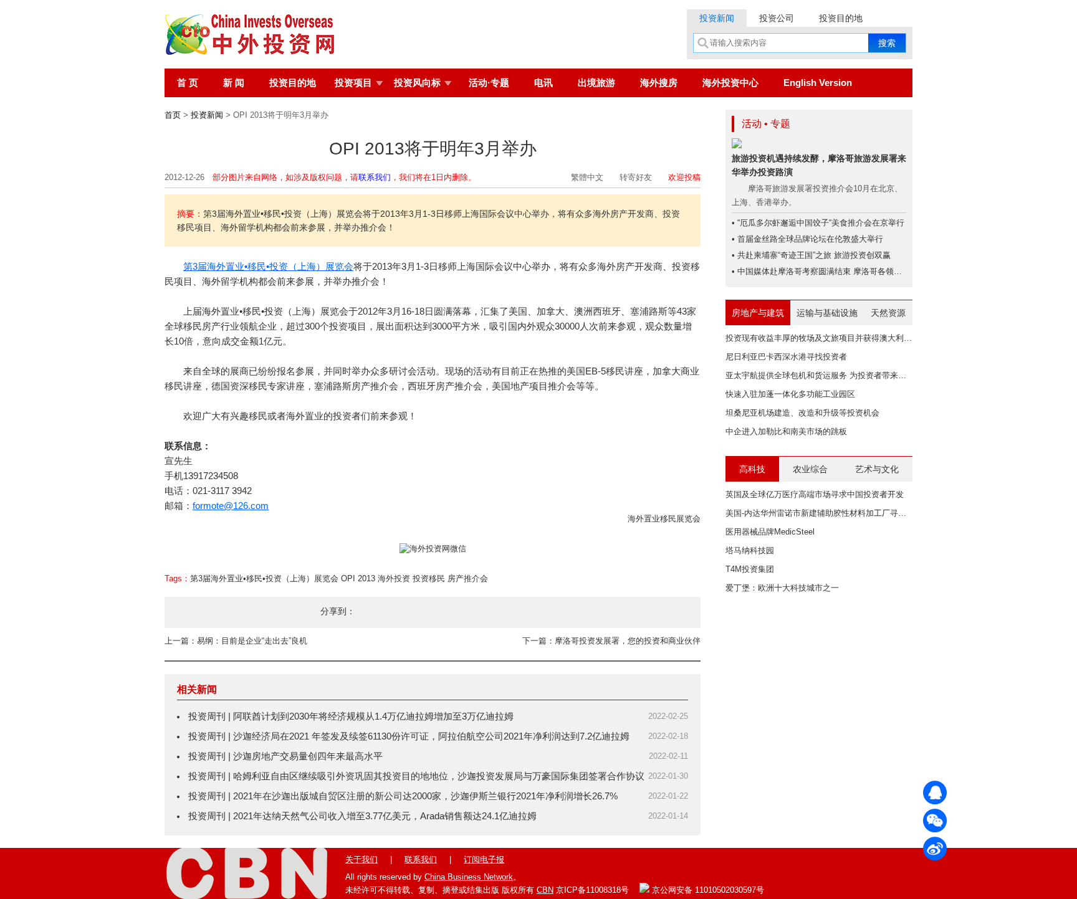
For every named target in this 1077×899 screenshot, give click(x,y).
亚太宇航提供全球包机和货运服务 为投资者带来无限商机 (828, 375)
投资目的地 (841, 18)
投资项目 (353, 82)
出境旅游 (596, 82)
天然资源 (888, 313)
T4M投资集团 (749, 569)
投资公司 (776, 18)
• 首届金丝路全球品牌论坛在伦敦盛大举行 (807, 239)
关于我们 (361, 859)
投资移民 (429, 578)
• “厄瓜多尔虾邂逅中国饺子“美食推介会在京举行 (818, 222)
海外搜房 (658, 82)
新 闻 (233, 82)
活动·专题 (489, 82)
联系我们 (374, 177)
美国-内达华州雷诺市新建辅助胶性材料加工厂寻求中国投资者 (836, 513)
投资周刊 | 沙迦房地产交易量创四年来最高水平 (285, 756)
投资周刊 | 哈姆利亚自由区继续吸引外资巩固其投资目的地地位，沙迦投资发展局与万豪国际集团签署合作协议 (416, 776)
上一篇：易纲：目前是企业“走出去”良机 (236, 640)
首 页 (187, 82)
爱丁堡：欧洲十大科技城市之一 (782, 587)
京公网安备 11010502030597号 (706, 890)
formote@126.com (231, 505)
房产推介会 (468, 578)
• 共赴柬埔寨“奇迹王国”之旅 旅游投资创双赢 (811, 255)
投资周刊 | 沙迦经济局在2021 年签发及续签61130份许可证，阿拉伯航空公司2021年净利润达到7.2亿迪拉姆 (408, 736)
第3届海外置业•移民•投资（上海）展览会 (268, 266)
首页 (173, 115)
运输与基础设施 (827, 313)
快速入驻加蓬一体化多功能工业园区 (790, 394)
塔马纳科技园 (749, 550)
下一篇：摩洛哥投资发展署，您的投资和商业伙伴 (611, 640)
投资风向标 (417, 82)
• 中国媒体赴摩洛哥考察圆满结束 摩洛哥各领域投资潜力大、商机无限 (857, 271)
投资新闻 (716, 18)
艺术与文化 (877, 469)
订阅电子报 (484, 859)
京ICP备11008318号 (592, 890)
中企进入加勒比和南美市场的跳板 (786, 431)
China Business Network (468, 877)
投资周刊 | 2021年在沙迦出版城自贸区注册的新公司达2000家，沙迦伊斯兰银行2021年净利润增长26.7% (403, 796)
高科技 (752, 469)
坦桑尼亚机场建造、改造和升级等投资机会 (802, 412)
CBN (545, 890)
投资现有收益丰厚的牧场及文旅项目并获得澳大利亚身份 (826, 338)
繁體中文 (587, 177)
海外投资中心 (730, 82)
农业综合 (810, 469)
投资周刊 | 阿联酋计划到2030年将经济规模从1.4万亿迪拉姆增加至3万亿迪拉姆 (351, 716)
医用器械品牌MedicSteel (770, 531)
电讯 (543, 82)
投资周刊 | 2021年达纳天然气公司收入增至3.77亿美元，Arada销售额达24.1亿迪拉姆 (362, 816)
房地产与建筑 (758, 313)
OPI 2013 (358, 578)
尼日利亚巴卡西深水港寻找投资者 (786, 356)
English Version (817, 82)
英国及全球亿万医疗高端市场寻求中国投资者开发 (814, 494)
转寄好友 (636, 177)
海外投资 (394, 578)
